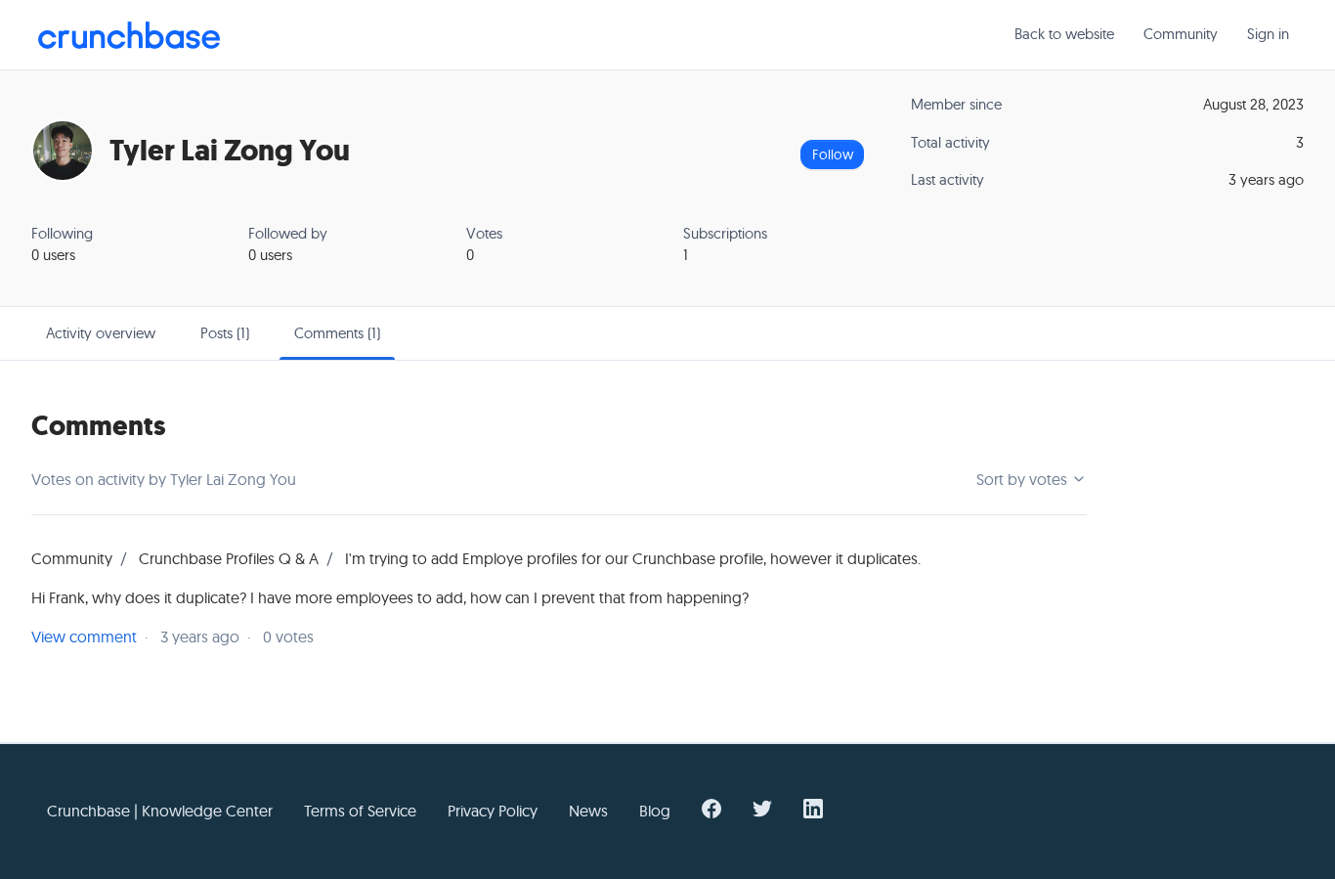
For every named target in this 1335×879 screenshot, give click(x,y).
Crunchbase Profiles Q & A (229, 558)
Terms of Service (360, 810)
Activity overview (100, 333)
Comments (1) (337, 333)
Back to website (1064, 33)
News (588, 810)
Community (1180, 33)
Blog (654, 810)
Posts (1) (224, 333)
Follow (832, 154)
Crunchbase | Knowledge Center (160, 810)
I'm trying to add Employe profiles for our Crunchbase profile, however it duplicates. (633, 558)
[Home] (129, 35)
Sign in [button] (1268, 33)
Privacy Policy (493, 810)
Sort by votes (1023, 479)
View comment (84, 636)
